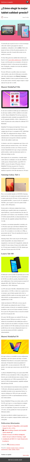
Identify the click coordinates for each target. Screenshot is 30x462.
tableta (13, 449)
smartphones (4, 449)
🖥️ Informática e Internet (13, 444)
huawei (13, 447)
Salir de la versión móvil (15, 460)
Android (8, 447)
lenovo (17, 447)
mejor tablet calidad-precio (14, 60)
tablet (9, 449)
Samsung (21, 447)
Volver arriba (26, 455)
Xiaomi (17, 449)
